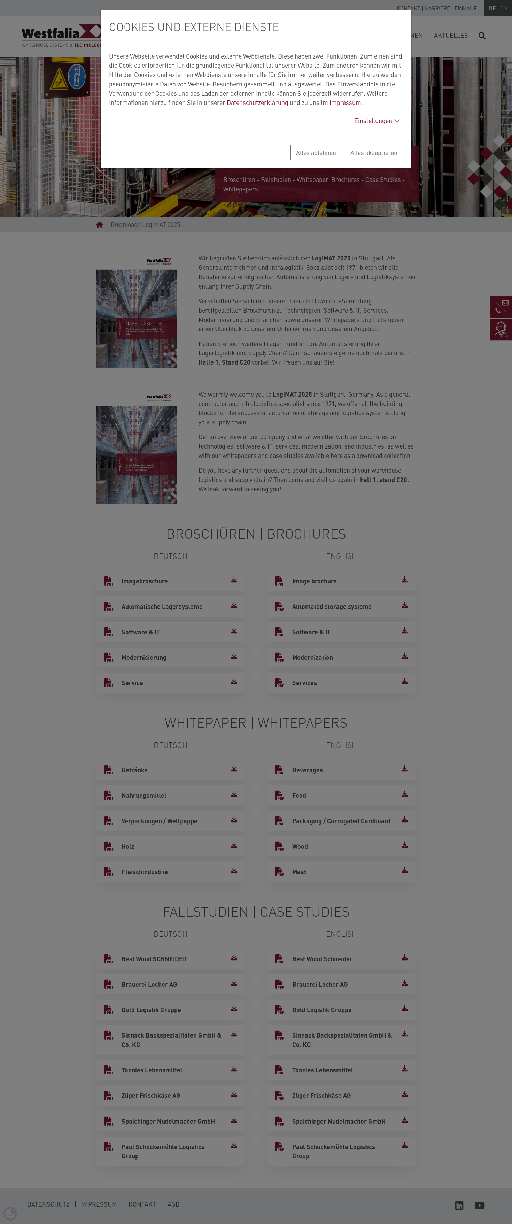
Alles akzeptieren (373, 152)
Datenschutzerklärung (257, 102)
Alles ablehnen (316, 152)
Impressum (345, 102)
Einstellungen (373, 120)
